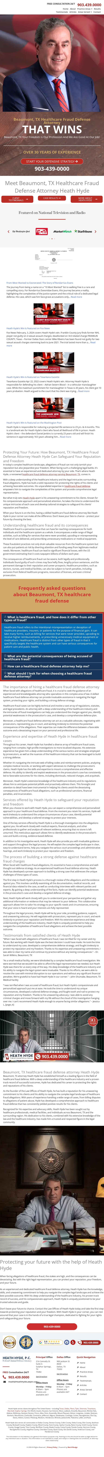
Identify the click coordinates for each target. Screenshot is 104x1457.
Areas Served (84, 12)
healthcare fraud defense (77, 486)
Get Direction (41, 1376)
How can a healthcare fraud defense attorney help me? (48, 666)
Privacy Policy (52, 1447)
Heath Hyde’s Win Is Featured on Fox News (28, 328)
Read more (76, 296)
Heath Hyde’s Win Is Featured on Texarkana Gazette (32, 377)
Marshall (10, 1411)
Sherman (83, 1408)
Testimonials (62, 12)
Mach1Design (72, 1447)
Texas (61, 1408)
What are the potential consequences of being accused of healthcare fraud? (48, 657)
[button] (8, 231)
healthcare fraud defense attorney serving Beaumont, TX (51, 474)
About (73, 9)
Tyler (77, 1408)
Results (97, 9)
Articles (72, 12)
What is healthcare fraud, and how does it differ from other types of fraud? (50, 618)
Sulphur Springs (21, 1411)
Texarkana (91, 1408)
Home (65, 9)
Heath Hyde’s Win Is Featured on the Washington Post (34, 422)
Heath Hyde (29, 497)
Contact (97, 12)
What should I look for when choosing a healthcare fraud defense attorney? (48, 674)
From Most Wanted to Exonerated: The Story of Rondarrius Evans (39, 282)
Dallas (67, 1408)
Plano (72, 1408)
